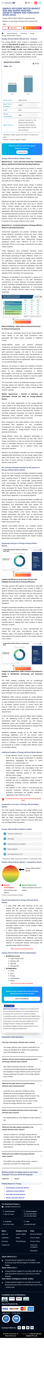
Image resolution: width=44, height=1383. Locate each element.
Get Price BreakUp (22, 999)
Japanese (5, 1179)
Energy (32, 33)
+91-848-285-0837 (30, 1224)
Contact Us (5, 1245)
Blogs (18, 1238)
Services (5, 1241)
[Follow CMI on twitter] (23, 1327)
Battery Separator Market (15, 1198)
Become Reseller (36, 1234)
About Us (5, 1234)
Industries (23, 33)
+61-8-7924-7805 (8, 1224)
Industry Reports (12, 33)
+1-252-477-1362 (8, 1214)
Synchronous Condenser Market (17, 1188)
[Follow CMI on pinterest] (32, 1327)
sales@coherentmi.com (12, 1207)
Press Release (21, 1241)
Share (37, 63)
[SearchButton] (35, 2)
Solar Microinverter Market (15, 1194)
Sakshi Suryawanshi (10, 1009)
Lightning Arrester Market (15, 1191)
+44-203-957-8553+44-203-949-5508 (30, 1215)
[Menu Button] (40, 3)
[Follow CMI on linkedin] (19, 1327)
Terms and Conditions (33, 1246)
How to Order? (35, 1238)
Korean (16, 1179)
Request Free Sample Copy (24, 322)
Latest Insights (21, 1234)
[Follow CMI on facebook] (27, 1327)
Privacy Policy (35, 1241)
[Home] (8, 3)
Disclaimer (33, 1251)
